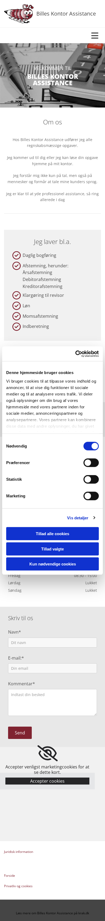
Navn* (14, 632)
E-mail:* (16, 658)
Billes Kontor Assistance (66, 13)
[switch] (91, 462)
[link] (47, 753)
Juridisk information (18, 851)
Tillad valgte (52, 548)
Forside (9, 875)
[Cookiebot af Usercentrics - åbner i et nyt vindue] (75, 353)
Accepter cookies (47, 781)
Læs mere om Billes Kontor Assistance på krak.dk (52, 913)
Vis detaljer (77, 517)
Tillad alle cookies (52, 533)
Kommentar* (21, 683)
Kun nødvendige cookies (52, 564)
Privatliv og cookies (18, 886)
